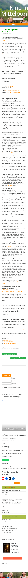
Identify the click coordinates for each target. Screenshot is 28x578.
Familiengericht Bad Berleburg (17, 357)
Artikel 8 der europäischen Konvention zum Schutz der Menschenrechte (13, 291)
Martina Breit (9, 526)
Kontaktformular (22, 468)
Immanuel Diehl (13, 522)
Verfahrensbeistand (11, 113)
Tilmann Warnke (5, 512)
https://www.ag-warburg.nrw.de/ (14, 92)
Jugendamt (10, 185)
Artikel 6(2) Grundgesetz (7, 290)
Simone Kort (9, 537)
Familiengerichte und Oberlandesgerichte (10, 348)
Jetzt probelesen (15, 552)
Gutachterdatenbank (8, 341)
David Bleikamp (5, 494)
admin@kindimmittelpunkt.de (14, 453)
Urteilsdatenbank (7, 340)
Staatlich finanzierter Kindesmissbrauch (11, 490)
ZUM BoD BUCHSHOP (12, 558)
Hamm (3, 40)
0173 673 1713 (5, 460)
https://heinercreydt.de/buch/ (8, 440)
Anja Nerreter (8, 532)
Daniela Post (5, 497)
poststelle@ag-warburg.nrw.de (12, 90)
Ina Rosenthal (5, 508)
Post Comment (6, 375)
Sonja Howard (5, 492)
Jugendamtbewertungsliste (9, 343)
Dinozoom (8, 575)
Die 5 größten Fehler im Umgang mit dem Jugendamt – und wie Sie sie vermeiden (11, 503)
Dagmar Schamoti (6, 506)
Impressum (4, 563)
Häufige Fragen (5, 565)
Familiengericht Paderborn (9, 354)
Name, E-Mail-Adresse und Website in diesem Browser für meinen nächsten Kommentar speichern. (13, 387)
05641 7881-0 (9, 86)
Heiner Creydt (5, 347)
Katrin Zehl (11, 524)
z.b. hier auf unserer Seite (7, 152)
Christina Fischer (5, 510)
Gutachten (8, 246)
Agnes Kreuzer (9, 519)
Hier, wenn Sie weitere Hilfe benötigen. (16, 329)
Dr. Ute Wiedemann (13, 528)
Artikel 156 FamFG (15, 299)
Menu (14, 24)
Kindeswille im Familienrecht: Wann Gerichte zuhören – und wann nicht (12, 499)
